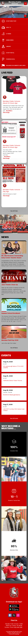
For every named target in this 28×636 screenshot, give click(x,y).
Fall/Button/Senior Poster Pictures (13, 380)
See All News (14, 347)
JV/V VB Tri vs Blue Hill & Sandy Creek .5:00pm (13, 409)
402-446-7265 (18, 627)
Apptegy (17, 634)
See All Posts (14, 211)
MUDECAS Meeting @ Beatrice (12, 394)
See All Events (14, 418)
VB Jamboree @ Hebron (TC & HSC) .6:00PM (13, 367)
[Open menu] (25, 3)
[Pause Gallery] (25, 16)
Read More (9, 110)
